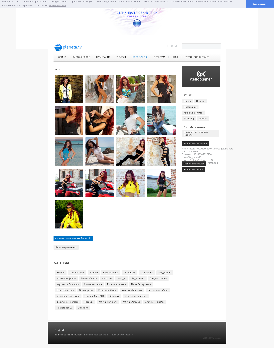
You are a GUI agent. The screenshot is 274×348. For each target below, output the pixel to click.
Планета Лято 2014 (94, 295)
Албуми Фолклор (131, 301)
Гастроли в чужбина (158, 290)
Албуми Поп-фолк (108, 301)
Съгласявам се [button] (260, 4)
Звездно (121, 278)
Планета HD (147, 272)
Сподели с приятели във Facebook (72, 238)
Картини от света (93, 284)
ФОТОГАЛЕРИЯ (139, 57)
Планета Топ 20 (89, 278)
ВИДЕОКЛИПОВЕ (81, 57)
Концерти (114, 295)
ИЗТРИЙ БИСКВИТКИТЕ (197, 57)
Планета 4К (129, 272)
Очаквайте (83, 307)
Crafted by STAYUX (211, 337)
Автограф (107, 278)
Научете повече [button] (57, 5)
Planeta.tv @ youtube (194, 163)
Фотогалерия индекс (66, 247)
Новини (61, 272)
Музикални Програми (136, 295)
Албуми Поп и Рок (154, 301)
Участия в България (132, 290)
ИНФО (175, 57)
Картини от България (68, 284)
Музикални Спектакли (68, 295)
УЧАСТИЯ (121, 57)
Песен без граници (141, 284)
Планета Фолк (77, 272)
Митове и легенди (116, 284)
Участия (94, 272)
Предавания (164, 272)
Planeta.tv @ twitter (193, 169)
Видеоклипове (110, 272)
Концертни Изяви (107, 290)
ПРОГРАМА (159, 57)
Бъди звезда (138, 278)
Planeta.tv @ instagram (195, 143)
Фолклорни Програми (68, 301)
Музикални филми (66, 278)
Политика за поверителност (68, 334)
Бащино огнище (158, 278)
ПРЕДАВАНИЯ (103, 57)
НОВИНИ (61, 57)
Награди (88, 301)
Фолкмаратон (86, 290)
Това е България (65, 290)
